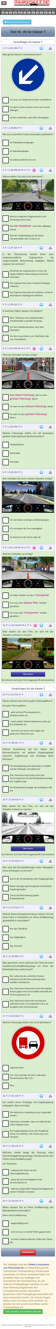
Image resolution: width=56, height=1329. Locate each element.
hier (26, 1326)
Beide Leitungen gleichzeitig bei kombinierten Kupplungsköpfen (31, 887)
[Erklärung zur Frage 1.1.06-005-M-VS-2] (41, 170)
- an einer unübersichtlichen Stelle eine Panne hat (31, 1240)
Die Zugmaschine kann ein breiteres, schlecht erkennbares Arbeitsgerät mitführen (31, 294)
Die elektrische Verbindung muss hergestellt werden (30, 1114)
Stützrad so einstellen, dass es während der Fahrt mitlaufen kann (30, 1123)
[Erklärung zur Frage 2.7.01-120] (41, 1096)
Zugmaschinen (17, 1067)
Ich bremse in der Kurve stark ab (25, 537)
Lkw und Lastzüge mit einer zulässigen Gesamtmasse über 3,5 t (28, 1076)
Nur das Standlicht (18, 928)
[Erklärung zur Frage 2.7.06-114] (41, 1146)
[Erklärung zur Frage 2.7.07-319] (41, 861)
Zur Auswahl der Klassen (18, 22)
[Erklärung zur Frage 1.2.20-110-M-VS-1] (41, 625)
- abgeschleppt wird (19, 1223)
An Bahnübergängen (19, 151)
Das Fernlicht (16, 946)
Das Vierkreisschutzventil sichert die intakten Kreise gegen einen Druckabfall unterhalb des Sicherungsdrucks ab (31, 991)
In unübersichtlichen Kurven (23, 160)
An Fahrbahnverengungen (22, 142)
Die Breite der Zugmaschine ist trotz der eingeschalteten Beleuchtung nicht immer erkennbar (29, 274)
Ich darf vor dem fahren (31, 406)
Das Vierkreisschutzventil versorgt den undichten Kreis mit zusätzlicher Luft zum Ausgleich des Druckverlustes (29, 1003)
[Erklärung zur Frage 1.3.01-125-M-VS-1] (41, 548)
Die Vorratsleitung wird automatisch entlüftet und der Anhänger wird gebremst (30, 767)
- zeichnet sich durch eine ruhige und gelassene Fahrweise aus (27, 732)
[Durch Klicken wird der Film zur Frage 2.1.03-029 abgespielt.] (28, 828)
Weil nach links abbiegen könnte (30, 228)
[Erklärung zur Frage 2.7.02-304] (41, 956)
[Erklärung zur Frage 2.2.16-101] (41, 1201)
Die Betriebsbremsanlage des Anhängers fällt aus (31, 789)
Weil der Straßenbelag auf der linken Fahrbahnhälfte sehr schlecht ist (27, 237)
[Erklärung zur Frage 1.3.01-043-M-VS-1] (41, 348)
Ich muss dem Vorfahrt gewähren (28, 604)
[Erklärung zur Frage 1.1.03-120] (41, 472)
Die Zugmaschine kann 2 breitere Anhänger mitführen (30, 284)
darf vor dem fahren (28, 397)
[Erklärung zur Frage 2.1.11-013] (41, 695)
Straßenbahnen (17, 444)
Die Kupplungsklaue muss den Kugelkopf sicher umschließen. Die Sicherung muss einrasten (29, 1134)
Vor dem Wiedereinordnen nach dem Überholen (27, 328)
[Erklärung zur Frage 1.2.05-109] (41, 427)
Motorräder (15, 453)
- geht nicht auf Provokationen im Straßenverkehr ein (25, 713)
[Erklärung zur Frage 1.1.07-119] (41, 248)
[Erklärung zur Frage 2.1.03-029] (41, 800)
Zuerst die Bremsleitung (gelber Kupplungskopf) (24, 897)
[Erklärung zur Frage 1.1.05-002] (41, 128)
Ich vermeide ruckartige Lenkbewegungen (29, 520)
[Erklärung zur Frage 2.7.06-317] (41, 743)
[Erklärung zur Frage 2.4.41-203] (41, 1016)
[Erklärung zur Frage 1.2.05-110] (41, 304)
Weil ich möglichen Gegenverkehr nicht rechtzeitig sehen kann (28, 218)
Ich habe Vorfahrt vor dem (29, 595)
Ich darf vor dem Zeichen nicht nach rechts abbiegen (30, 108)
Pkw (12, 1085)
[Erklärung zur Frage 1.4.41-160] (41, 48)
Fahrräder (14, 462)
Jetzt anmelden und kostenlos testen (22, 1311)
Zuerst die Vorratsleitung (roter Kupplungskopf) (31, 879)
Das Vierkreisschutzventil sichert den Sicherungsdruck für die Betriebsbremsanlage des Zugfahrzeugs (31, 778)
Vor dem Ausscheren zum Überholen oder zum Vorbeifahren (29, 337)
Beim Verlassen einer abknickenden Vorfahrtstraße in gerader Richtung (26, 319)
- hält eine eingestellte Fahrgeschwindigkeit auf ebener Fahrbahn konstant (31, 1190)
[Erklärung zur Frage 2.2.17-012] (41, 908)
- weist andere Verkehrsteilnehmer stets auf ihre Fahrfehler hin (30, 723)
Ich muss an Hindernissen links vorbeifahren (30, 99)
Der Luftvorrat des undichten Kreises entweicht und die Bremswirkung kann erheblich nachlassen (27, 979)
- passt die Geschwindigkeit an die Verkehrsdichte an (26, 1181)
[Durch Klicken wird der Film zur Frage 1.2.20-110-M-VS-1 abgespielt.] (28, 653)
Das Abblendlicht (17, 937)
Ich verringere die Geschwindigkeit (26, 528)
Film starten (28, 674)
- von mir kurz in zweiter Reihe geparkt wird (30, 1232)
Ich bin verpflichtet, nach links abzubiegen (29, 117)
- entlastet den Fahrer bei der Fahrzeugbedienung (23, 1172)
